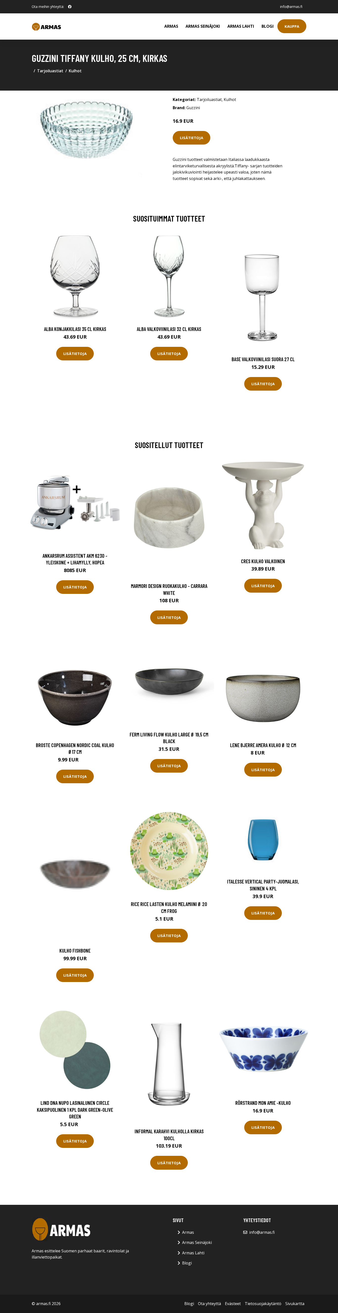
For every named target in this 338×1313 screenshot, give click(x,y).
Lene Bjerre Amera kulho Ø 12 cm (263, 745)
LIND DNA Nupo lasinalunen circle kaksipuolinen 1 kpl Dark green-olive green (75, 1109)
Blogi (268, 26)
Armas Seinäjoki (203, 26)
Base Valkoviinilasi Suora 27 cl (263, 359)
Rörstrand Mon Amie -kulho (263, 1103)
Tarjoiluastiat (50, 71)
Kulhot (75, 71)
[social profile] (69, 6)
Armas (171, 26)
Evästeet (233, 1303)
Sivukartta (294, 1303)
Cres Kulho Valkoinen (263, 561)
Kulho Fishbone (75, 950)
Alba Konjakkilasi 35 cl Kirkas (75, 329)
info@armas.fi (291, 6)
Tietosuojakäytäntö (263, 1303)
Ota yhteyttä (209, 1303)
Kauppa (292, 26)
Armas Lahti (240, 26)
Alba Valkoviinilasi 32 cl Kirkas (169, 329)
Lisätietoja (191, 137)
